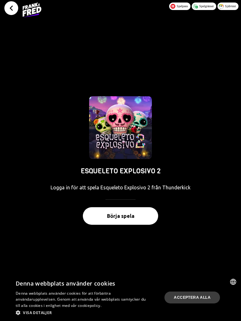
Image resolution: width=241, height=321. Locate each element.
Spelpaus (182, 6)
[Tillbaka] (11, 8)
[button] (83, 312)
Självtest (230, 6)
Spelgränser (206, 6)
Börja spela (120, 216)
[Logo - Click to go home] (32, 10)
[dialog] (120, 297)
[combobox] (233, 282)
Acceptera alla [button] (192, 297)
